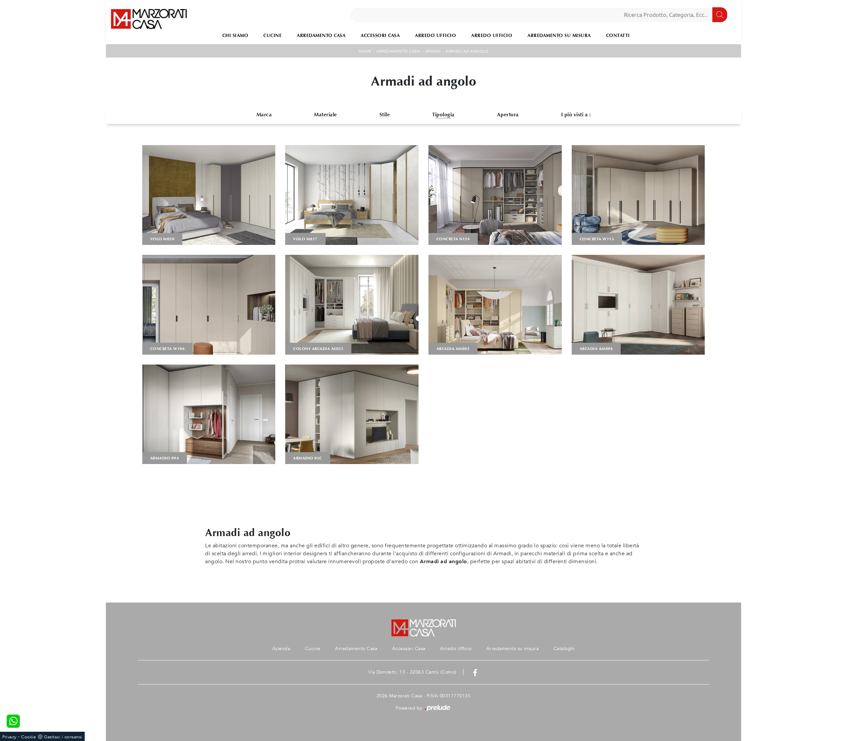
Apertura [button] (508, 114)
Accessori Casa (380, 35)
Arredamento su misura (559, 35)
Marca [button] (264, 114)
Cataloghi (564, 648)
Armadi (433, 51)
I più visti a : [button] (576, 114)
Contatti (618, 35)
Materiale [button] (325, 114)
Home (365, 51)
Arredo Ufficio (435, 35)
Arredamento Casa (321, 35)
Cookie (28, 737)
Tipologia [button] (443, 114)
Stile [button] (384, 114)
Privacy (9, 737)
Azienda (281, 648)
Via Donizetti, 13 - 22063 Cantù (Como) (412, 672)
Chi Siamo (235, 35)
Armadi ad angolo (467, 51)
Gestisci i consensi (63, 737)
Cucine (272, 35)
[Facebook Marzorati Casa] (475, 672)
